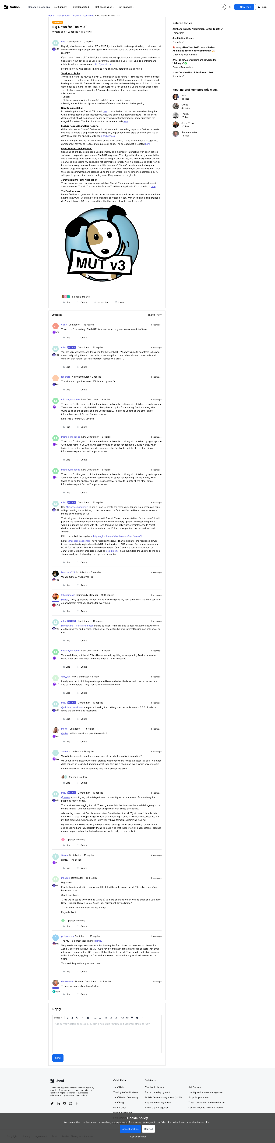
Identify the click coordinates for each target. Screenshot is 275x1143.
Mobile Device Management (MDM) (163, 1097)
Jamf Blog (118, 1102)
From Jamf (178, 32)
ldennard (66, 376)
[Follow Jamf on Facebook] (76, 1103)
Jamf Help (118, 1087)
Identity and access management (205, 1092)
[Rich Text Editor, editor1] (107, 1037)
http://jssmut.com (103, 64)
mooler (64, 728)
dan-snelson (67, 981)
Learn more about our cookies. (195, 1122)
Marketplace (119, 1107)
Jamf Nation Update (183, 38)
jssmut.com (112, 550)
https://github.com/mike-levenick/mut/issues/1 (117, 536)
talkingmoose (68, 595)
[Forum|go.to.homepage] (12, 7)
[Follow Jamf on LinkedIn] (58, 1103)
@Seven (65, 797)
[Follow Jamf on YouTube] (64, 1103)
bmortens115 (68, 572)
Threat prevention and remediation (206, 1102)
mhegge (65, 877)
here (105, 111)
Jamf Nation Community (125, 1097)
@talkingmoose (85, 625)
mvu (183, 95)
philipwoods (67, 936)
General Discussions (39, 7)
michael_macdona (70, 399)
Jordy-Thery (187, 123)
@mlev (64, 599)
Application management (158, 1102)
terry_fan (65, 676)
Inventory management (157, 1107)
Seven (64, 751)
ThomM (185, 113)
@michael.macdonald (77, 507)
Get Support (60, 7)
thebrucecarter (189, 132)
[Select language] (230, 7)
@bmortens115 (69, 625)
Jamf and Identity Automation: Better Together (198, 28)
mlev (63, 41)
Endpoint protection (198, 1097)
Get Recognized (103, 7)
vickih (64, 324)
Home (51, 15)
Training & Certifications (125, 1092)
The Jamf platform (154, 1087)
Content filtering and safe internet (205, 1107)
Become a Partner (122, 1112)
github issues (108, 136)
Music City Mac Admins (185, 54)
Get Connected (81, 7)
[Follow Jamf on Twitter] (52, 1103)
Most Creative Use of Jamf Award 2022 (194, 72)
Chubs (184, 104)
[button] (244, 7)
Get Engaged (125, 7)
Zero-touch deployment (157, 1092)
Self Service (194, 1087)
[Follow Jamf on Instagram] (70, 1103)
